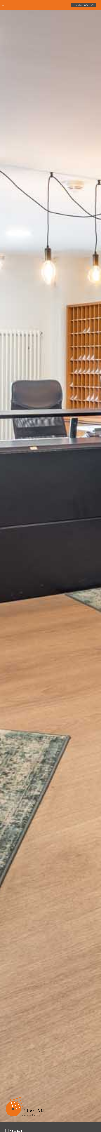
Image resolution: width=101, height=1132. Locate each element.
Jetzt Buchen (85, 4)
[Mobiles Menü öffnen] (3, 5)
